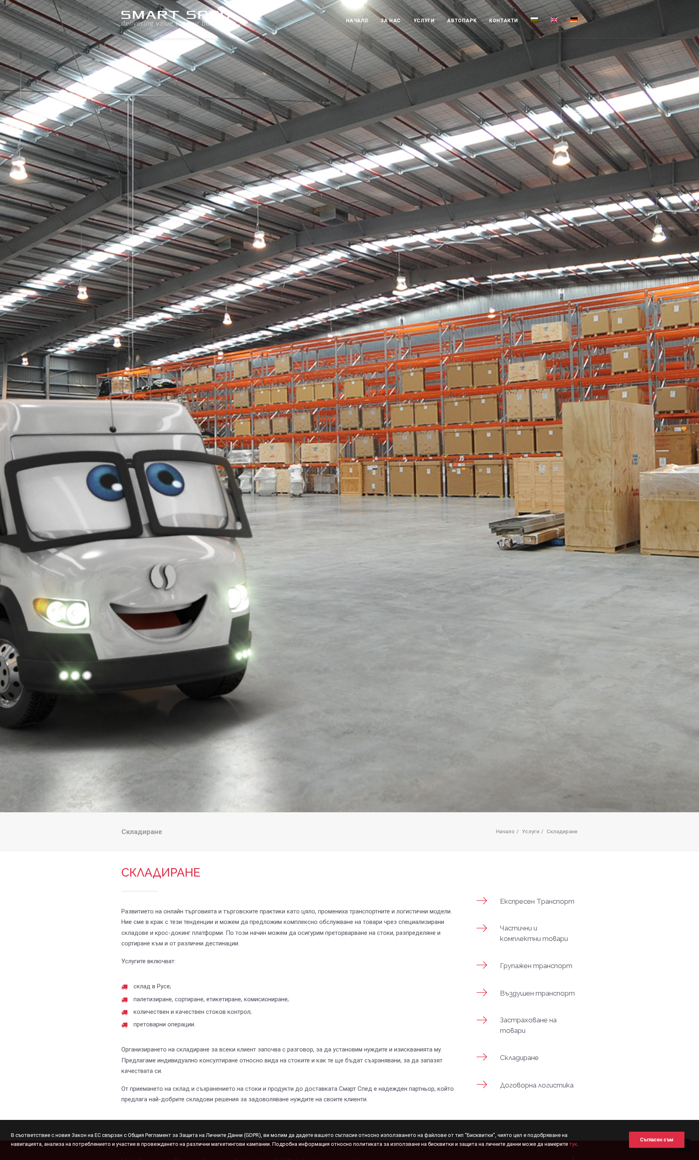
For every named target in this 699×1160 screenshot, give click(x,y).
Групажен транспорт (536, 966)
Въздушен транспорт (537, 993)
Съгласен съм (657, 1140)
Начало (357, 20)
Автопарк (462, 20)
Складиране (519, 1058)
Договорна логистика (537, 1085)
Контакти (503, 20)
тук (573, 1144)
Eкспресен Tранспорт (537, 901)
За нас (391, 20)
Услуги (424, 20)
